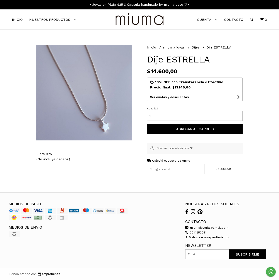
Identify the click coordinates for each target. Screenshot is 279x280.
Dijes (196, 47)
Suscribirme (247, 254)
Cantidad (152, 108)
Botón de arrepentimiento (208, 237)
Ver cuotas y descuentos (169, 97)
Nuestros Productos (50, 19)
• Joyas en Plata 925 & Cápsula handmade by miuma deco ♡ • (139, 5)
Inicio (17, 19)
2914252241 (197, 232)
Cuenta (204, 19)
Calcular (223, 169)
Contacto (233, 19)
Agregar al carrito (195, 129)
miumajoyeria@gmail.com (208, 227)
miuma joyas (174, 47)
